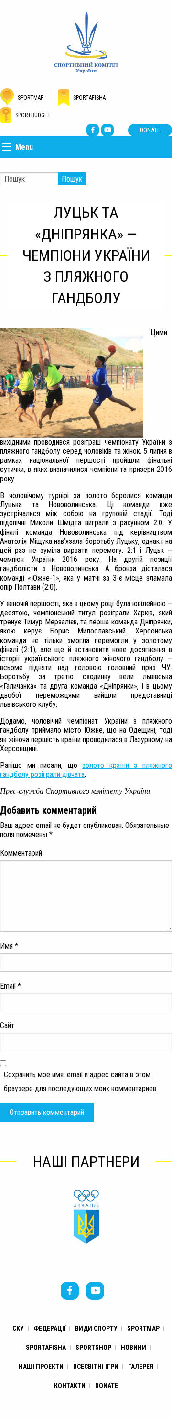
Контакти (70, 1385)
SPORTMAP (143, 1328)
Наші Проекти (41, 1366)
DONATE (150, 129)
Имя (9, 945)
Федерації (49, 1328)
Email (10, 985)
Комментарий (21, 853)
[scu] (86, 42)
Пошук (72, 179)
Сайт (7, 1025)
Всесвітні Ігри (95, 1366)
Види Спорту (96, 1328)
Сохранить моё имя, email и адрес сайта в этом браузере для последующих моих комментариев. (81, 1081)
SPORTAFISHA (46, 1347)
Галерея (140, 1366)
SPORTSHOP (93, 1347)
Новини (133, 1347)
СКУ (18, 1328)
